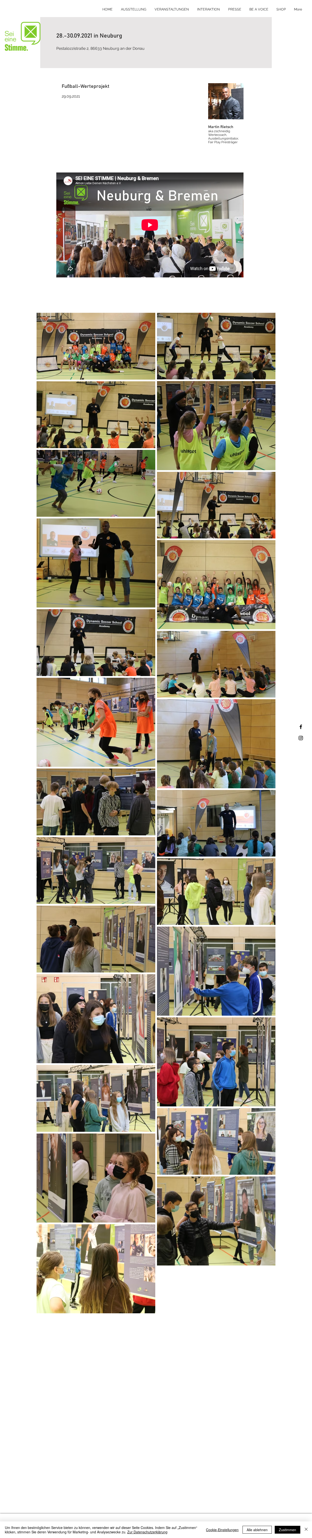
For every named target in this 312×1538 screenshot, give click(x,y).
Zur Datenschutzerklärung (147, 1531)
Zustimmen (287, 1529)
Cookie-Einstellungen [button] (222, 1529)
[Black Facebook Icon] (301, 727)
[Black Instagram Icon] (301, 738)
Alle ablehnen (257, 1529)
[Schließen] (306, 1529)
